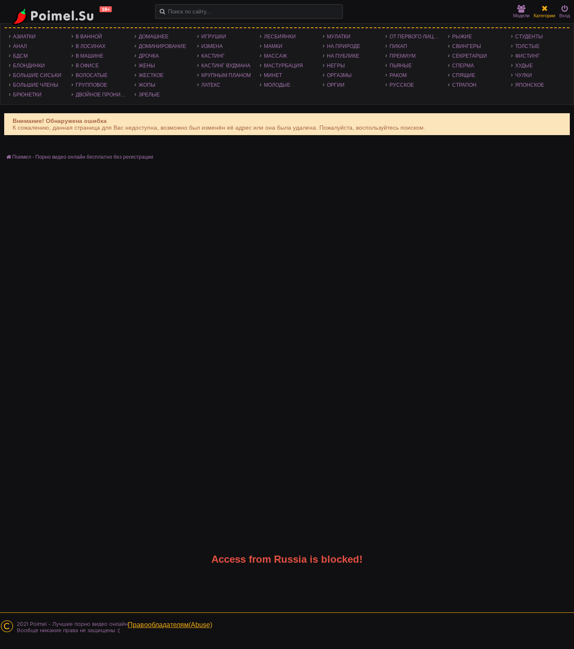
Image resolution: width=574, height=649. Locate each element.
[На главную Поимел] (58, 15)
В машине (89, 56)
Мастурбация (283, 66)
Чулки (523, 75)
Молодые (277, 85)
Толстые (527, 46)
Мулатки (338, 37)
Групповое (91, 85)
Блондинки (29, 66)
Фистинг (527, 56)
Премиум (403, 56)
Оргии (336, 85)
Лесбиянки (280, 37)
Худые (524, 66)
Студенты (529, 37)
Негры (336, 66)
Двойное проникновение (103, 95)
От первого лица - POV (417, 37)
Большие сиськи (37, 75)
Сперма (463, 66)
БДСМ (20, 56)
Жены (147, 66)
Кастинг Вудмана (225, 66)
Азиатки (24, 37)
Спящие (463, 75)
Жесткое (151, 75)
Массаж (275, 56)
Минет (273, 75)
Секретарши (469, 56)
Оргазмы (339, 75)
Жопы (147, 85)
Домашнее (154, 37)
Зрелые (149, 95)
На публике (343, 56)
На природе (343, 46)
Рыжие (462, 37)
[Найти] (162, 11)
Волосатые (92, 75)
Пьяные (401, 66)
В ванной (89, 37)
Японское (529, 85)
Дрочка (149, 56)
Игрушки (213, 37)
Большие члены (35, 85)
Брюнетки (27, 95)
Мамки (273, 46)
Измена (212, 46)
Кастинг (213, 56)
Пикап (398, 46)
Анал (20, 46)
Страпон (464, 85)
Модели (521, 15)
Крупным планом (226, 75)
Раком (398, 75)
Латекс (211, 85)
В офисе (87, 66)
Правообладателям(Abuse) (170, 624)
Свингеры (466, 46)
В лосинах (90, 46)
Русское (402, 85)
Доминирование (162, 46)
